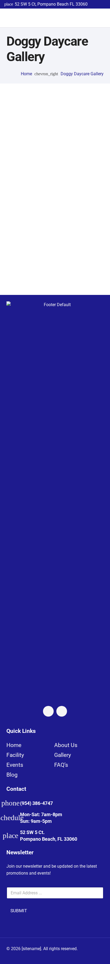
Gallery (62, 755)
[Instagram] (61, 711)
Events (14, 765)
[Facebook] (48, 711)
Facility (15, 755)
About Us (65, 745)
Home (13, 745)
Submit (18, 910)
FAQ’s (61, 765)
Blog (12, 775)
